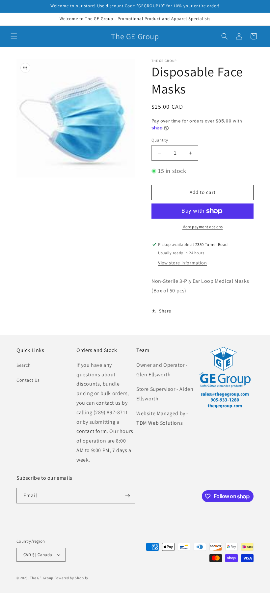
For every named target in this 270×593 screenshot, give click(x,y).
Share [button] (165, 311)
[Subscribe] (127, 495)
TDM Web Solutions (159, 422)
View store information (182, 263)
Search (23, 365)
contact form (91, 431)
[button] (14, 36)
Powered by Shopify (71, 578)
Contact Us (28, 380)
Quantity (159, 140)
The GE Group (41, 578)
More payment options (202, 226)
